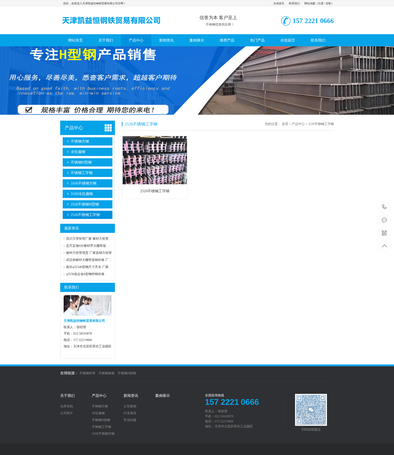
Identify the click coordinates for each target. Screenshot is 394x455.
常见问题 (130, 420)
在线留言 (278, 3)
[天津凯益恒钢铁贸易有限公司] (111, 29)
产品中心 (136, 40)
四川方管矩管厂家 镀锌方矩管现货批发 (93, 238)
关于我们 (105, 40)
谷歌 (328, 3)
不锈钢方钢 (80, 141)
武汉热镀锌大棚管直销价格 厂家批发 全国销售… (100, 260)
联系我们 (294, 3)
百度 (321, 3)
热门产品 (257, 40)
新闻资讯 (166, 40)
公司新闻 (130, 406)
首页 (285, 124)
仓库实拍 (66, 406)
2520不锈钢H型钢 (85, 204)
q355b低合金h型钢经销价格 (85, 274)
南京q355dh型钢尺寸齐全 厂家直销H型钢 (95, 267)
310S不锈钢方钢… (105, 433)
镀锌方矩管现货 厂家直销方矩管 (89, 253)
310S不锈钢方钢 (83, 183)
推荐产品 (227, 40)
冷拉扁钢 (78, 152)
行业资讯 (130, 413)
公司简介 (66, 413)
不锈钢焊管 (87, 373)
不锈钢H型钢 (81, 162)
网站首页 (75, 40)
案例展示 (196, 40)
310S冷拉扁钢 (82, 194)
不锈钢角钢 (106, 373)
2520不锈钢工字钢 (85, 215)
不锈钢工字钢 (82, 173)
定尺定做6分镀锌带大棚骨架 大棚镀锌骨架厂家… (101, 245)
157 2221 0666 (384, 207)
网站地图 (309, 3)
